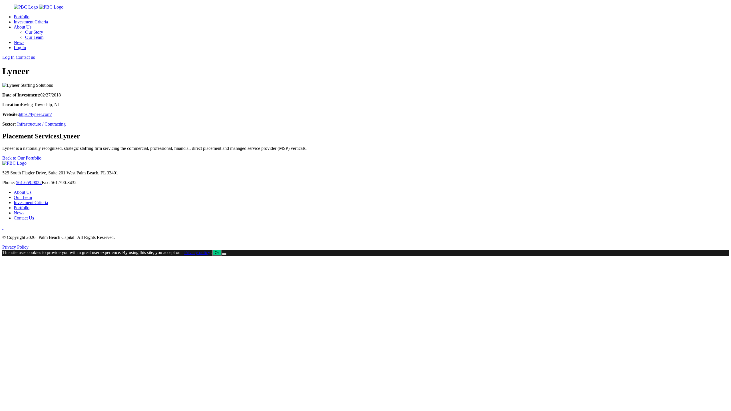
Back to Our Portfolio (21, 158)
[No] (224, 254)
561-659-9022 (29, 182)
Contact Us (24, 217)
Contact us (25, 57)
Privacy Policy (15, 247)
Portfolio (21, 207)
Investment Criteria (31, 202)
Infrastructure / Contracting (41, 124)
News (19, 212)
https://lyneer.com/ (35, 114)
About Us (22, 192)
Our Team (23, 197)
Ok (217, 253)
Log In (8, 57)
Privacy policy (197, 252)
